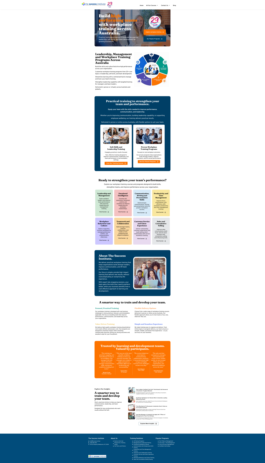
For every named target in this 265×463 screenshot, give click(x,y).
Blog (174, 5)
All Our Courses (151, 5)
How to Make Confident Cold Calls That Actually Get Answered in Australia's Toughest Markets (152, 390)
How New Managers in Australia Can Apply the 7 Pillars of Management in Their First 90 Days (150, 415)
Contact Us (164, 5)
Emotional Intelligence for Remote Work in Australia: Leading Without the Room (151, 398)
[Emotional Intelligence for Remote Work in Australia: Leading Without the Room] (131, 399)
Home (141, 5)
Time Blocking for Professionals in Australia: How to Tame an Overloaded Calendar (151, 407)
